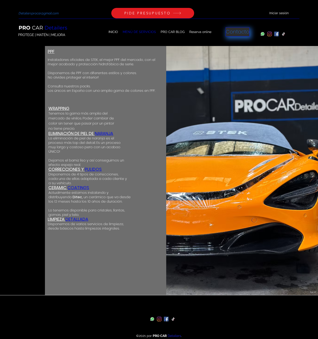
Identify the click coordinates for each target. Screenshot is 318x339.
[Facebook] (276, 34)
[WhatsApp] (262, 34)
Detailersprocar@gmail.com (39, 13)
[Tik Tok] (283, 34)
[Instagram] (269, 34)
